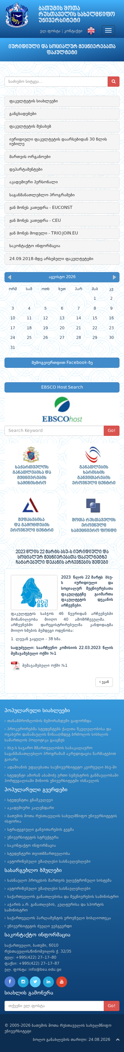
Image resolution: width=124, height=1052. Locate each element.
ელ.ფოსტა (50, 31)
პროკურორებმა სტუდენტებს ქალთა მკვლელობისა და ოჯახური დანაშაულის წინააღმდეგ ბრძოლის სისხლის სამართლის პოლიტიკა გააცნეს (58, 734)
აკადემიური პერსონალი (33, 182)
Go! (112, 431)
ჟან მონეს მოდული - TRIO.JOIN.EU (43, 233)
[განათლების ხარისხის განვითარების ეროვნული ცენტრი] (93, 465)
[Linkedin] (48, 981)
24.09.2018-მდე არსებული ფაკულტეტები (51, 259)
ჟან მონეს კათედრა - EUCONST (41, 208)
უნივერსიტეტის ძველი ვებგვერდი (39, 926)
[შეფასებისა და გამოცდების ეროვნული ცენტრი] (31, 515)
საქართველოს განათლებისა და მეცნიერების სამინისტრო (63, 897)
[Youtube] (61, 981)
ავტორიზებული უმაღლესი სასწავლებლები (49, 862)
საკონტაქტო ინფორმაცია (34, 246)
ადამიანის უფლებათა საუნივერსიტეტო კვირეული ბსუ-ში (62, 767)
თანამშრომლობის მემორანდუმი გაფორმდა (49, 721)
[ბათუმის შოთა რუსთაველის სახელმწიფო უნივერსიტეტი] (16, 16)
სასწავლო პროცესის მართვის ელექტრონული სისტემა (59, 881)
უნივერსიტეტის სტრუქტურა (33, 837)
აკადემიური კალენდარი (30, 808)
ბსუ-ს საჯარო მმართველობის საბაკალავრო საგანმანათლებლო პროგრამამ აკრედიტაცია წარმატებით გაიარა (60, 753)
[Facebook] (10, 981)
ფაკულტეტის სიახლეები (33, 101)
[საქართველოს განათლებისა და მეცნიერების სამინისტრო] (31, 465)
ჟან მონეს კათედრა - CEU (35, 221)
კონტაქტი (73, 31)
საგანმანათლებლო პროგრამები (42, 195)
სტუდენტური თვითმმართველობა (38, 854)
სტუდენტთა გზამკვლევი (30, 800)
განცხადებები (22, 114)
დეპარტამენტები (25, 169)
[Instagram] (23, 981)
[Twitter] (35, 981)
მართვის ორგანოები (30, 157)
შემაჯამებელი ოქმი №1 (43, 666)
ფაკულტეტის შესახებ (30, 126)
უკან (105, 682)
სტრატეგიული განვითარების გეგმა (40, 830)
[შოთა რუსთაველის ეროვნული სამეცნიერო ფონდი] (93, 515)
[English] (90, 31)
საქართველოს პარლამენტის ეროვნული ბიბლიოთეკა (59, 918)
